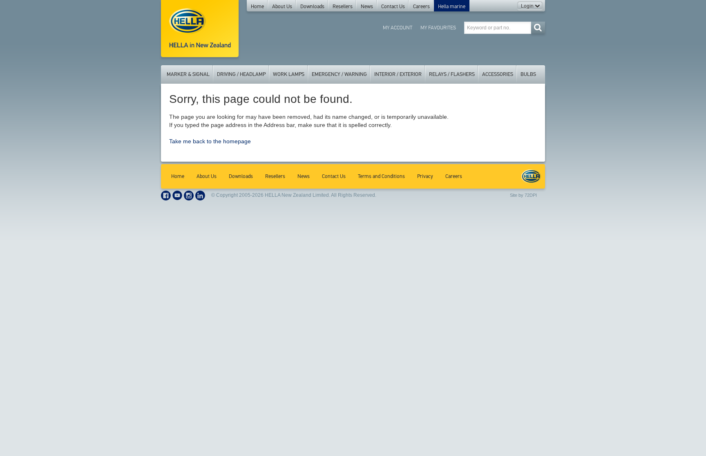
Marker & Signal (188, 74)
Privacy (425, 176)
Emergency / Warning (339, 74)
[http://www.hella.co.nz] (200, 28)
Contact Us (393, 6)
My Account (397, 27)
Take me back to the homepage (210, 141)
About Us (282, 6)
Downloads (312, 6)
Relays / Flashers (452, 74)
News (367, 6)
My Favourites (438, 27)
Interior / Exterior (398, 74)
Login (528, 6)
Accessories (497, 74)
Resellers (343, 6)
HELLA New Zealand (531, 176)
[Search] (538, 27)
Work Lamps (288, 74)
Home (257, 6)
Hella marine (451, 6)
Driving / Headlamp (241, 74)
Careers (421, 6)
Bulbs (528, 74)
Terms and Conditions (381, 176)
